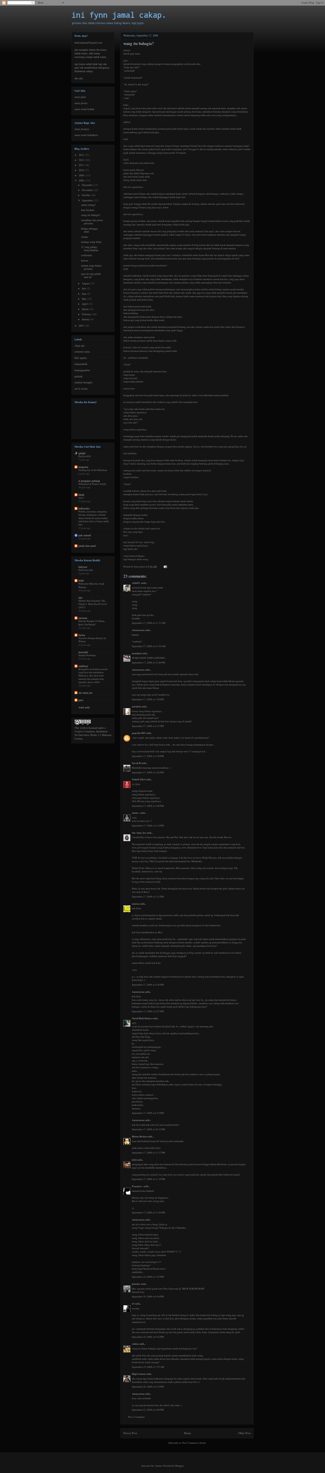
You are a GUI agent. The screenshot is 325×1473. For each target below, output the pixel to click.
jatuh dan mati (87, 546)
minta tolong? (88, 205)
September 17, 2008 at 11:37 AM (149, 623)
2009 (82, 175)
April (85, 304)
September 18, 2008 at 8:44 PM (148, 1296)
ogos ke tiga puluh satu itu (91, 275)
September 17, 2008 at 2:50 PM (148, 756)
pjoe (80, 700)
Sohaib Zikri (138, 779)
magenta (83, 467)
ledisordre (84, 508)
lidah (81, 495)
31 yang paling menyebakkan (89, 248)
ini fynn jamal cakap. (118, 15)
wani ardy (84, 707)
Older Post (244, 1433)
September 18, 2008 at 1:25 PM (148, 1276)
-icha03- (136, 583)
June (84, 293)
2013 (82, 155)
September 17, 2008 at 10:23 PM (148, 1129)
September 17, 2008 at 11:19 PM (148, 1179)
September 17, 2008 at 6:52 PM (148, 1113)
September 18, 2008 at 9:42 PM (148, 1337)
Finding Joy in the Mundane (92, 470)
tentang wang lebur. (91, 242)
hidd (81, 580)
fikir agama (80, 358)
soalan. (84, 237)
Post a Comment (136, 1417)
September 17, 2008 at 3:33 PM (148, 896)
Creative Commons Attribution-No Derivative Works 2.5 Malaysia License (92, 735)
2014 (81, 497)
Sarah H (136, 763)
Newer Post (130, 1433)
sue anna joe (85, 693)
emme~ (136, 812)
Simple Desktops (87, 655)
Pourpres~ (137, 1186)
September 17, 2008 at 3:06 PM (148, 806)
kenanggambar (82, 370)
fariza (81, 635)
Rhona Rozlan (139, 1136)
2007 (82, 325)
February (87, 314)
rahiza (135, 1343)
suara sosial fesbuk (84, 109)
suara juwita (80, 103)
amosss (135, 903)
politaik (78, 376)
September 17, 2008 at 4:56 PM (148, 984)
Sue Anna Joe (139, 832)
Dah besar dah (85, 570)
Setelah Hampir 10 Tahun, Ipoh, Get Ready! (91, 622)
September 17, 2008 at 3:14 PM (148, 825)
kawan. (85, 260)
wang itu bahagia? (90, 215)
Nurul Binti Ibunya (142, 1018)
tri (133, 1303)
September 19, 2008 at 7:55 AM (148, 1367)
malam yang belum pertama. (91, 267)
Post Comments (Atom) (194, 1442)
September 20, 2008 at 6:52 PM (148, 1386)
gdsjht (82, 453)
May (84, 299)
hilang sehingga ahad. (89, 230)
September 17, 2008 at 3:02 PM (148, 772)
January (86, 319)
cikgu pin (79, 345)
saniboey (83, 666)
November (88, 190)
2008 (82, 180)
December (87, 185)
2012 (82, 160)
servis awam (80, 388)
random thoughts (83, 382)
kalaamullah (80, 364)
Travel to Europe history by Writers (92, 639)
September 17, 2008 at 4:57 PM (148, 1011)
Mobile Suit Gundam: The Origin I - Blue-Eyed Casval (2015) (92, 604)
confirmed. (87, 255)
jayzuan (82, 618)
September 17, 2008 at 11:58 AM (149, 646)
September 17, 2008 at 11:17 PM (148, 1152)
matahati (136, 653)
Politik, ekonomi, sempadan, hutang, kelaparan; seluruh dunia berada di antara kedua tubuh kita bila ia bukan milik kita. (93, 518)
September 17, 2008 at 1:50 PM (148, 699)
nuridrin (136, 706)
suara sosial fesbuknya (86, 135)
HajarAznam (139, 1374)
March (85, 309)
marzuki (83, 652)
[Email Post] (165, 566)
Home (187, 1433)
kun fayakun (87, 210)
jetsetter (136, 1284)
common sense (82, 351)
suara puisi (80, 97)
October (86, 195)
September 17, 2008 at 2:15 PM (148, 726)
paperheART (139, 733)
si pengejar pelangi (89, 481)
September (88, 200)
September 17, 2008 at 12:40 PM (148, 662)
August (86, 283)
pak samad (84, 535)
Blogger (179, 1465)
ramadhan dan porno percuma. (92, 221)
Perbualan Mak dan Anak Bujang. (91, 585)
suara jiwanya (81, 129)
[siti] (134, 1159)
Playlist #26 (84, 456)
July (84, 288)
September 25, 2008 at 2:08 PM (148, 1409)
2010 (82, 170)
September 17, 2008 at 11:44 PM (148, 1212)
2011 (82, 165)
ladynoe (82, 567)
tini (80, 598)
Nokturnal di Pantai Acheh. (92, 484)
